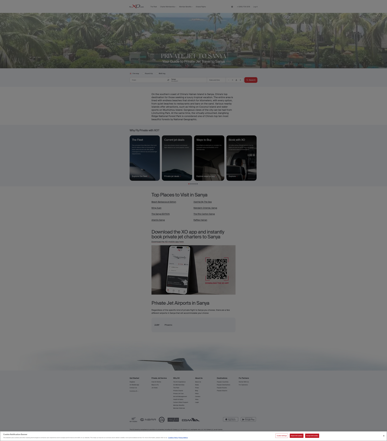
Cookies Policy (173, 437)
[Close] (384, 436)
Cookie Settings (282, 436)
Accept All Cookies (312, 436)
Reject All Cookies (296, 436)
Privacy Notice (183, 437)
